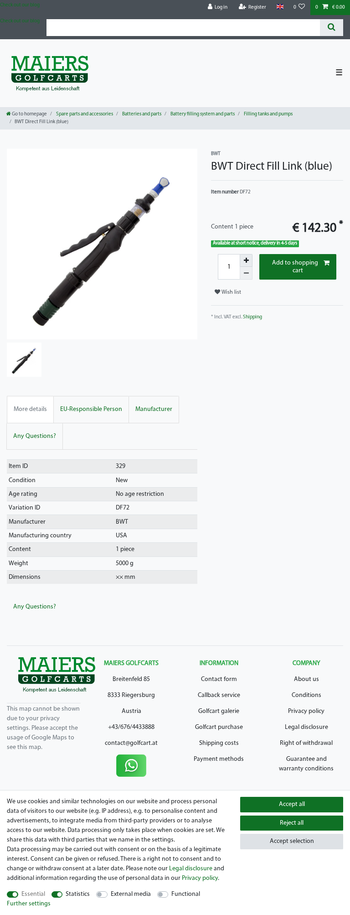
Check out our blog (20, 5)
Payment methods (219, 759)
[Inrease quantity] (246, 260)
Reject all (292, 823)
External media (131, 894)
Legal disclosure (306, 727)
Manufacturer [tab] (153, 409)
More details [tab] (30, 409)
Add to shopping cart (295, 267)
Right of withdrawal (306, 743)
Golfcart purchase (219, 727)
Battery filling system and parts (202, 114)
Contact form (219, 679)
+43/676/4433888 (131, 727)
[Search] (331, 27)
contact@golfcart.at (131, 743)
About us (306, 679)
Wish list (230, 292)
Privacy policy (306, 711)
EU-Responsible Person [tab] (91, 409)
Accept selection (292, 841)
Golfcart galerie (218, 711)
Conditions (306, 695)
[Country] (279, 7)
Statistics (78, 894)
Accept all (292, 804)
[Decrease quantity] (246, 273)
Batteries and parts (141, 114)
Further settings (29, 903)
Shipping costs (219, 743)
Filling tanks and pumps (268, 114)
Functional (185, 894)
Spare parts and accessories (84, 114)
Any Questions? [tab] (34, 436)
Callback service (219, 695)
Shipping (252, 317)
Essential (33, 894)
